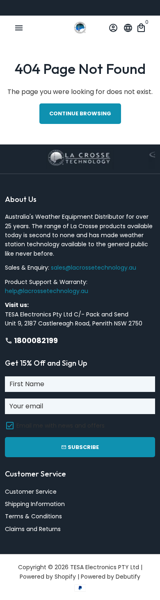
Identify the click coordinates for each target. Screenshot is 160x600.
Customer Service (31, 492)
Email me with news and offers (60, 425)
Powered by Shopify (48, 577)
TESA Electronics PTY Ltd (104, 567)
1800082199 (31, 340)
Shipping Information (35, 504)
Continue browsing (80, 113)
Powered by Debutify (110, 577)
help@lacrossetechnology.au (46, 291)
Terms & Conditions (33, 516)
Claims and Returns (33, 529)
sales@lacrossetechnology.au (93, 267)
